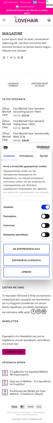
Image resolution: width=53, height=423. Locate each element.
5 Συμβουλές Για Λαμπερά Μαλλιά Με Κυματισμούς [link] (29, 373)
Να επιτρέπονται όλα (26, 249)
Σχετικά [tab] (44, 156)
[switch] (45, 216)
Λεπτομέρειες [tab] (26, 156)
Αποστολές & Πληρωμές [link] (19, 412)
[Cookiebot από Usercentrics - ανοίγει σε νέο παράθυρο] (37, 148)
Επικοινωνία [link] (25, 2)
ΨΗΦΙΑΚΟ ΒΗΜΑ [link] (27, 6)
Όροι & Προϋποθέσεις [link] (27, 415)
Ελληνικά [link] (42, 2)
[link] (49, 3)
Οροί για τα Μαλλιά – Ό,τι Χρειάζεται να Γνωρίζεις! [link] (30, 383)
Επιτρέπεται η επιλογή (26, 260)
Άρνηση (26, 272)
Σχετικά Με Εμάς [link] (11, 2)
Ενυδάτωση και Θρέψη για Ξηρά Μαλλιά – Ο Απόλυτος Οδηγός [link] (27, 392)
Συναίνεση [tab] (9, 156)
